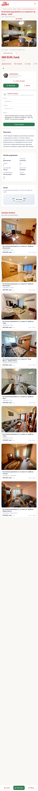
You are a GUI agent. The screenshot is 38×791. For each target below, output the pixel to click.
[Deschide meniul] (35, 3)
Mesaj (28, 85)
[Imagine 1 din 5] (19, 33)
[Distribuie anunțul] (3, 68)
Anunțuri (19, 9)
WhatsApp (12, 85)
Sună (8, 788)
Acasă (14, 9)
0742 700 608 (20, 81)
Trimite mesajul (19, 124)
